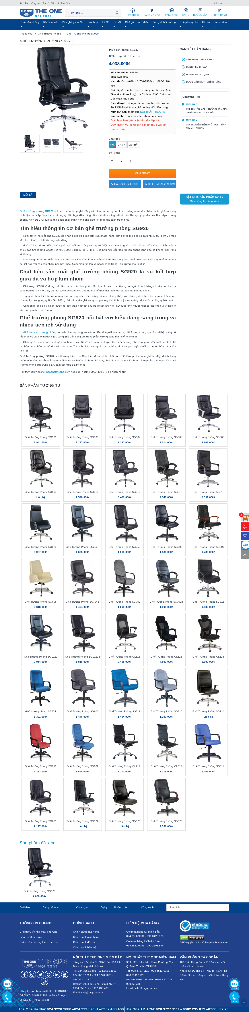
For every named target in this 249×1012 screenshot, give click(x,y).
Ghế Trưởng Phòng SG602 (82, 766)
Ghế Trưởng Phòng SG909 (41, 491)
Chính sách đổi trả (84, 942)
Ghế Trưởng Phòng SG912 (124, 491)
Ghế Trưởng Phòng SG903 (82, 437)
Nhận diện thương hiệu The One (39, 942)
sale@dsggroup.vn (92, 992)
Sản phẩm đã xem (38, 842)
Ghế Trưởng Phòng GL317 (166, 766)
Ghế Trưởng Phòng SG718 (208, 601)
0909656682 (133, 983)
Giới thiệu (133, 15)
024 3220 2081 (86, 1009)
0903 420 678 (91, 983)
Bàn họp (93, 22)
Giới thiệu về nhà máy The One (38, 931)
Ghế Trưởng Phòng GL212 (124, 766)
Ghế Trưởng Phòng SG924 (208, 711)
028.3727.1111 (140, 970)
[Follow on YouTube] (64, 974)
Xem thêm (221, 22)
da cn (121, 144)
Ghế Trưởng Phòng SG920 (39, 891)
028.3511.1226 (135, 975)
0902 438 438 (100, 988)
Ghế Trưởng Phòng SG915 (208, 491)
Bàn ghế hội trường (164, 22)
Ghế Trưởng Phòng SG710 (166, 711)
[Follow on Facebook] (24, 974)
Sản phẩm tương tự (40, 385)
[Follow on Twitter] (40, 974)
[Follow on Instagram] (32, 974)
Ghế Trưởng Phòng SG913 (166, 491)
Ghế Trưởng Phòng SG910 (82, 491)
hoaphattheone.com (58, 371)
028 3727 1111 (168, 1009)
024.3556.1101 (107, 970)
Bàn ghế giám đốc (73, 22)
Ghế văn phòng (30, 22)
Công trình (220, 15)
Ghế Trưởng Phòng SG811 (208, 766)
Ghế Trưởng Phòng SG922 (82, 821)
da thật (134, 144)
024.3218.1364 (82, 975)
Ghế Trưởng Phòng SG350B (82, 546)
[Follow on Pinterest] (48, 974)
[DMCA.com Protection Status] (192, 937)
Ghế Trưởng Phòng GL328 (208, 656)
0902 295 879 (144, 979)
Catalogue (171, 15)
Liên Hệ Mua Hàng (31, 936)
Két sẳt (206, 22)
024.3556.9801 (87, 970)
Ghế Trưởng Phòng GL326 (166, 656)
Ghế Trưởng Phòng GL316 (124, 656)
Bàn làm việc (50, 22)
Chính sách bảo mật (85, 947)
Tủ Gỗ (105, 22)
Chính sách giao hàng (86, 936)
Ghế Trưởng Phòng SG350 (124, 546)
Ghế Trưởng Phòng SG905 (166, 437)
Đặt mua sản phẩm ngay (204, 199)
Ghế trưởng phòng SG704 (40, 711)
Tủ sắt (117, 22)
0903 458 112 (110, 983)
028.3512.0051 (160, 970)
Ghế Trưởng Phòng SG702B (166, 601)
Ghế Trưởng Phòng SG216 (41, 766)
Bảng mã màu (152, 15)
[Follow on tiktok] (44, 981)
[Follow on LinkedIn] (56, 974)
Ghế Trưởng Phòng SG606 (166, 546)
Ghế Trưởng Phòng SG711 (124, 711)
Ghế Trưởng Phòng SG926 (166, 821)
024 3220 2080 (59, 1009)
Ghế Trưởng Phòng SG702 (124, 601)
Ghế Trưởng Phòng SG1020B (82, 656)
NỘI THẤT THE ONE (152, 111)
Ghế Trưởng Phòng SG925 (41, 546)
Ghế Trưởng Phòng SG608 (41, 601)
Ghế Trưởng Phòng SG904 (124, 437)
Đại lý (185, 15)
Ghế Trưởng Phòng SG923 (124, 821)
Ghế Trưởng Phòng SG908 (208, 437)
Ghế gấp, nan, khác (137, 22)
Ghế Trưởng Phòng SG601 (82, 711)
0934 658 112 (81, 988)
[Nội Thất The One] (41, 12)
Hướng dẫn (200, 15)
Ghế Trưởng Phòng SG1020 (40, 656)
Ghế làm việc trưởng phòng (39, 332)
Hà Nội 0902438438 (126, 184)
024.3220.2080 (82, 979)
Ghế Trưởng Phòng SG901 (41, 437)
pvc (112, 144)
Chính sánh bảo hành (86, 931)
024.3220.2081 (103, 975)
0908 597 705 (163, 979)
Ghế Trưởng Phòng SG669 (41, 821)
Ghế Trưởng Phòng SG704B (82, 601)
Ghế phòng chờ (189, 22)
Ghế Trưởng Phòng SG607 (208, 546)
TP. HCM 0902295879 (161, 184)
